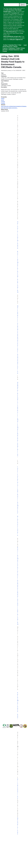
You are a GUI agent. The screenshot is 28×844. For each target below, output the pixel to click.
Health (18, 48)
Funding (5, 45)
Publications (12, 48)
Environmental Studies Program (17, 272)
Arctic (2, 100)
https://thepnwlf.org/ (11, 31)
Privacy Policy (17, 788)
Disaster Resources (14, 49)
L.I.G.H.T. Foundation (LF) (13, 13)
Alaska (2, 98)
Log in (25, 45)
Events (5, 51)
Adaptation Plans (12, 45)
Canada (3, 101)
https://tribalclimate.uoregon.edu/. (12, 36)
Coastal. (3, 103)
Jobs (21, 49)
